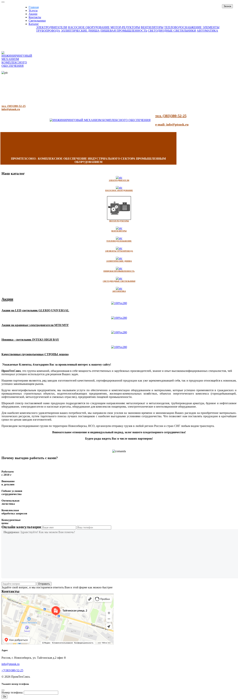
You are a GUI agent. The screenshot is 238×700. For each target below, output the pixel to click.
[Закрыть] (2, 690)
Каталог (34, 23)
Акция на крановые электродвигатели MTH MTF (35, 325)
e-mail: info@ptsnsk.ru (172, 124)
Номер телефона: (12, 692)
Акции (33, 13)
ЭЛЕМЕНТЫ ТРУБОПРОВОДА (119, 251)
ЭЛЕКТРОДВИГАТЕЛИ (51, 27)
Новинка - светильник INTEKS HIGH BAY (30, 339)
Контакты (35, 17)
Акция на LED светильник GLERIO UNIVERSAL (35, 310)
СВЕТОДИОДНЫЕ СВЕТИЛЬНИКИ (172, 30)
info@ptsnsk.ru (10, 109)
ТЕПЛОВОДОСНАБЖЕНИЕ (183, 27)
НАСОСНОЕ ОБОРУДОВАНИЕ (89, 27)
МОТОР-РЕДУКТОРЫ (125, 27)
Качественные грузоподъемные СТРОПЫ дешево (35, 354)
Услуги (33, 10)
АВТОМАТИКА (207, 30)
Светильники (37, 20)
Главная (34, 7)
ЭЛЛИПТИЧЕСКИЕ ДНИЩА (80, 30)
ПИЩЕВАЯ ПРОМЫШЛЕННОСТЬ (123, 30)
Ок (4, 696)
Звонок (227, 6)
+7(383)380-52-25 (12, 670)
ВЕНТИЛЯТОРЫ (152, 27)
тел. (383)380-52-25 (13, 106)
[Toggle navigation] (2, 2)
